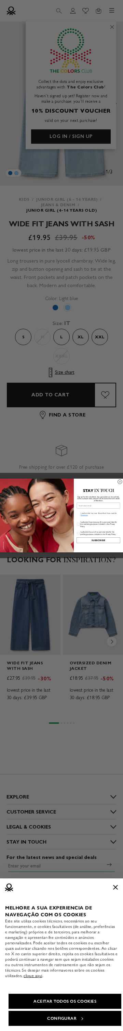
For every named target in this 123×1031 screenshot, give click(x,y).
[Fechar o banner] (115, 887)
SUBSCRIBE (98, 540)
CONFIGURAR (62, 1018)
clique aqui (33, 975)
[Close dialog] (120, 482)
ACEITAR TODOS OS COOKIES (64, 1001)
